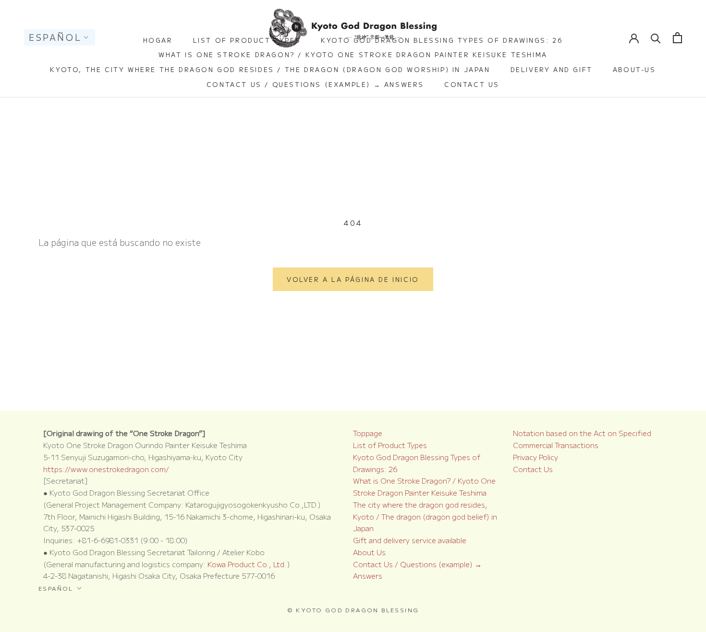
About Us (369, 552)
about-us (634, 69)
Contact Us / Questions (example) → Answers (315, 84)
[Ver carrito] (677, 37)
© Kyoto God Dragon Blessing (353, 610)
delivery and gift (552, 69)
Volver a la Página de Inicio (353, 279)
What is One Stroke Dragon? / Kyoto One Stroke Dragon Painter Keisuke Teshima (353, 54)
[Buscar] (656, 38)
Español (55, 37)
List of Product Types (247, 40)
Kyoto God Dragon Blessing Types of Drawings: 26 (442, 40)
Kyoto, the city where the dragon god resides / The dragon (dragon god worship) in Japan (270, 69)
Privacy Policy (535, 457)
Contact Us (471, 84)
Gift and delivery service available (409, 540)
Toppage (367, 433)
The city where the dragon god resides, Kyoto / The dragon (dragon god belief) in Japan (425, 516)
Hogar (158, 40)
